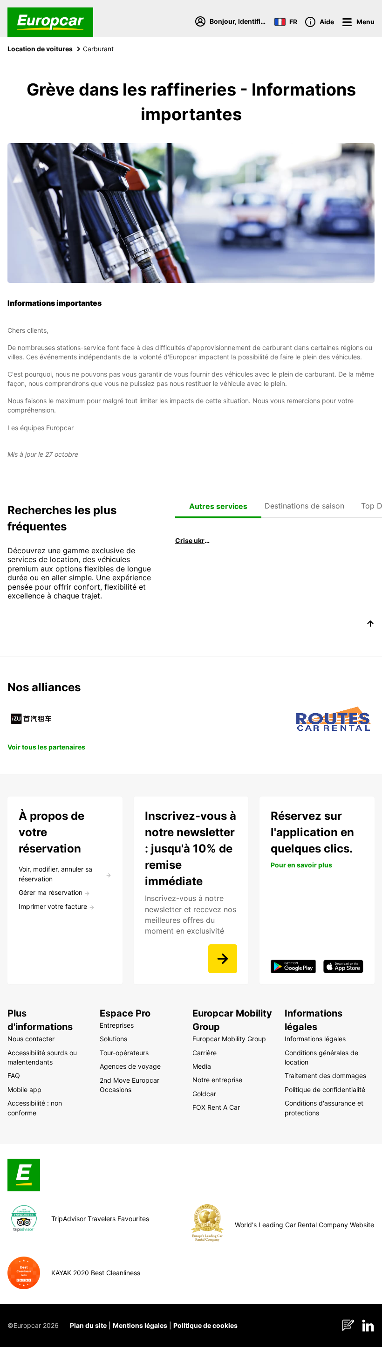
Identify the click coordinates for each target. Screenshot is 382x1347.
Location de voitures (40, 49)
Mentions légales (140, 1325)
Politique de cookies (205, 1325)
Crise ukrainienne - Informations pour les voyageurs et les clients (193, 540)
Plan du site (88, 1325)
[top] (370, 625)
